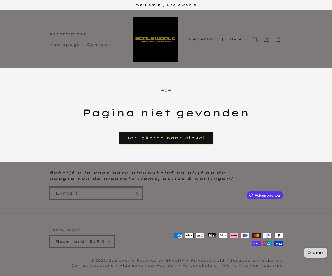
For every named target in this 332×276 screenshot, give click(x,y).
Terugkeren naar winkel (166, 137)
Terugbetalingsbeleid (256, 260)
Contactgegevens (92, 265)
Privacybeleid (207, 260)
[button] (255, 39)
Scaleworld (122, 260)
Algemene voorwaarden (147, 265)
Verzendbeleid (199, 265)
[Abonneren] (136, 193)
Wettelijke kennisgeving (253, 265)
